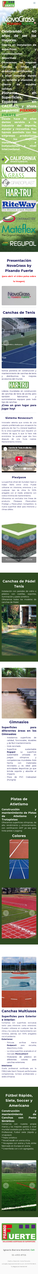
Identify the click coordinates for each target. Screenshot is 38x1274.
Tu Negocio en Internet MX (19, 1266)
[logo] (9, 4)
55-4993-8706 (19, 1255)
